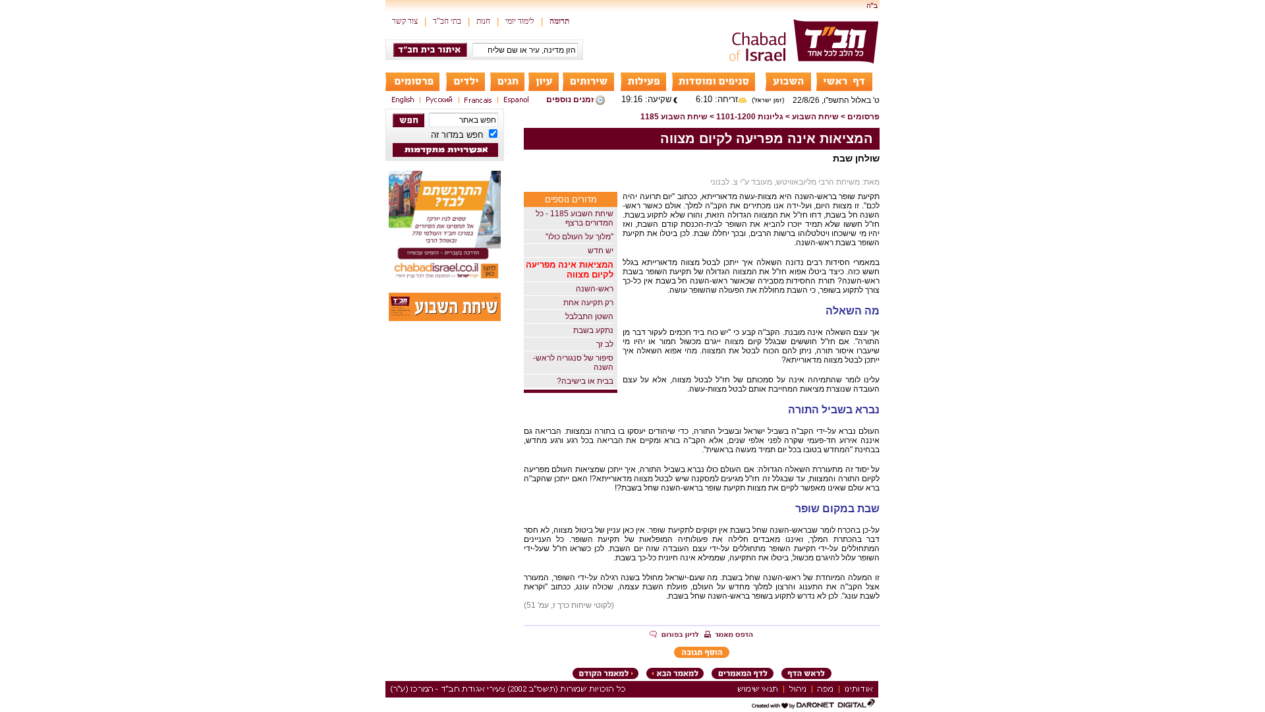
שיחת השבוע (815, 116)
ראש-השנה (594, 288)
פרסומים (863, 116)
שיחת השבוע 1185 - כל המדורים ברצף (574, 218)
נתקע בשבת (593, 330)
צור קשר (405, 21)
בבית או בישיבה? (585, 381)
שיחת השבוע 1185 (674, 116)
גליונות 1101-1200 (749, 116)
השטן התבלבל (589, 316)
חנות (483, 21)
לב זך (604, 344)
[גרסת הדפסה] (729, 635)
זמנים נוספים (570, 99)
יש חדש (600, 250)
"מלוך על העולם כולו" (579, 236)
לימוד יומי (519, 21)
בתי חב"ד (447, 21)
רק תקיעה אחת (588, 302)
